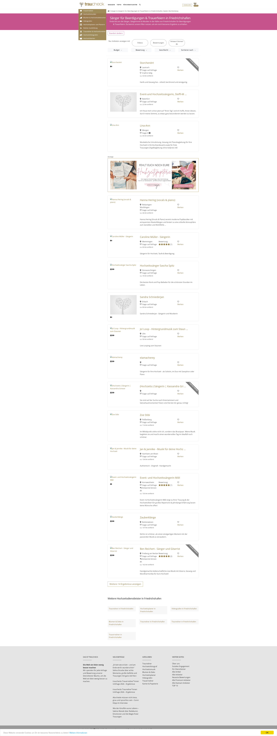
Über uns (176, 663)
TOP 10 (175, 685)
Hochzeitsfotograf (149, 666)
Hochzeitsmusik (148, 669)
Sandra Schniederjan (152, 297)
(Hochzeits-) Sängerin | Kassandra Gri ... (163, 386)
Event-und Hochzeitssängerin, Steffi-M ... (163, 94)
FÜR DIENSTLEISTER (130, 5)
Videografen (147, 678)
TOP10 (119, 5)
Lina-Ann (145, 125)
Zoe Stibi (145, 415)
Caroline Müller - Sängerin (155, 237)
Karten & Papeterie (150, 684)
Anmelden (187, 5)
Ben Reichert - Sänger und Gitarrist (160, 549)
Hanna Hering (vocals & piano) (157, 200)
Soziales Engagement (180, 666)
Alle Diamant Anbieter (181, 683)
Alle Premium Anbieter (181, 680)
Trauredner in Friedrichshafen (121, 608)
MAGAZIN (111, 5)
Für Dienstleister (179, 669)
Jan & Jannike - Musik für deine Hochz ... (163, 449)
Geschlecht (164, 50)
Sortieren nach (187, 50)
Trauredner (147, 663)
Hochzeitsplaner (149, 675)
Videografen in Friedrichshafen (184, 608)
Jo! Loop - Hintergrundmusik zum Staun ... (164, 329)
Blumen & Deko (148, 672)
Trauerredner (147, 681)
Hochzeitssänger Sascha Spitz (157, 265)
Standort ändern (116, 33)
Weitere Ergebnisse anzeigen (125, 584)
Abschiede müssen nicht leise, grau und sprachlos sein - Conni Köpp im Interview (126, 700)
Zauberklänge (148, 517)
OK (267, 732)
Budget (117, 50)
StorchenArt (147, 62)
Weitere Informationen (78, 732)
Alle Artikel (176, 672)
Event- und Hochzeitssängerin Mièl (160, 477)
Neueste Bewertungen (181, 677)
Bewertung (140, 50)
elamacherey (147, 357)
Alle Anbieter (177, 674)
